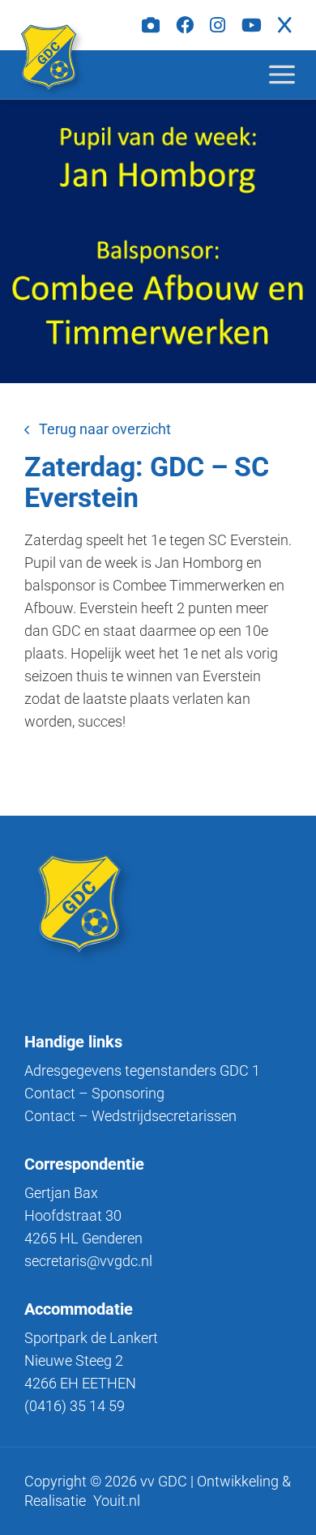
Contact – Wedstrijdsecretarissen (130, 1115)
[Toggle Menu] (295, 74)
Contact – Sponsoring (94, 1093)
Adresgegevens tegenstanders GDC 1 (142, 1070)
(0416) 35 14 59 (74, 1405)
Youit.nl (116, 1500)
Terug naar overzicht (105, 428)
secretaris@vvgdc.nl (88, 1260)
